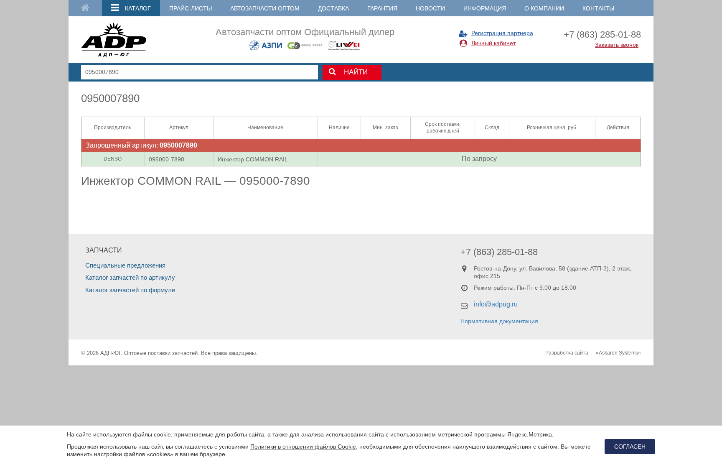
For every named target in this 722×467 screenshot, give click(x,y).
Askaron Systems (618, 353)
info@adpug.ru (496, 304)
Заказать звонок (616, 44)
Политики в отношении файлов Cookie (303, 446)
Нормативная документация (499, 321)
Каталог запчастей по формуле (130, 289)
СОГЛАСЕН (630, 446)
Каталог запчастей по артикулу (130, 277)
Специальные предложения (125, 265)
